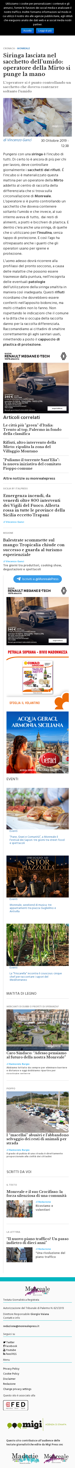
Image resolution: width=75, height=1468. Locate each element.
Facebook (11, 1346)
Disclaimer (9, 1379)
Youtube (10, 1350)
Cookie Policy (11, 1374)
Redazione (9, 1384)
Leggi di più (45, 30)
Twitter (10, 1342)
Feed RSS (11, 1354)
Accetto (27, 30)
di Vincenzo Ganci (17, 140)
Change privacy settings (17, 1389)
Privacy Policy (11, 1369)
